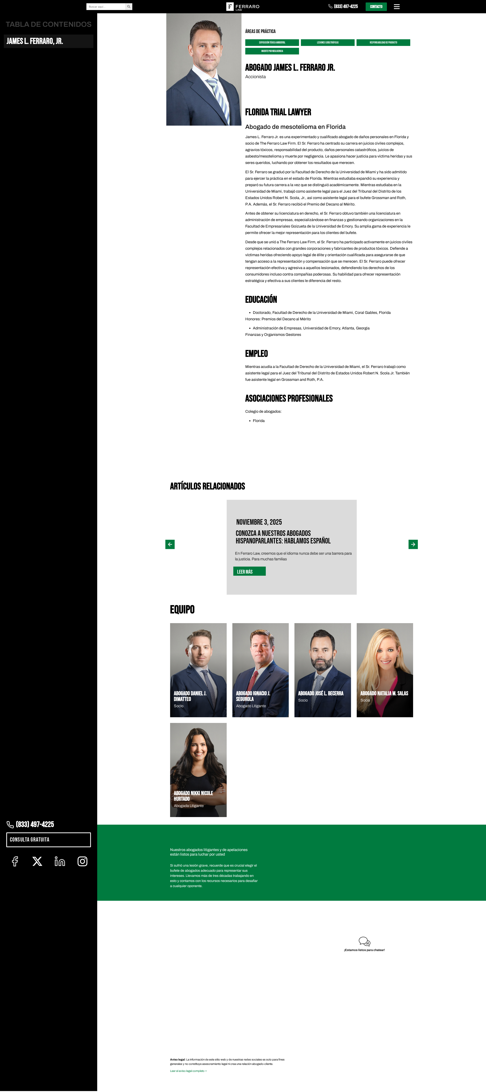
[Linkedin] (374, 1006)
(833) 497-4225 (346, 6)
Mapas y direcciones (396, 945)
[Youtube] (385, 1006)
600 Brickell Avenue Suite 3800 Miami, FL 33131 (396, 932)
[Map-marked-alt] (408, 1006)
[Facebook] (351, 1006)
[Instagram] (397, 1006)
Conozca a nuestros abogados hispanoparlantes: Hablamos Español (283, 480)
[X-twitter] (363, 1006)
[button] (170, 487)
